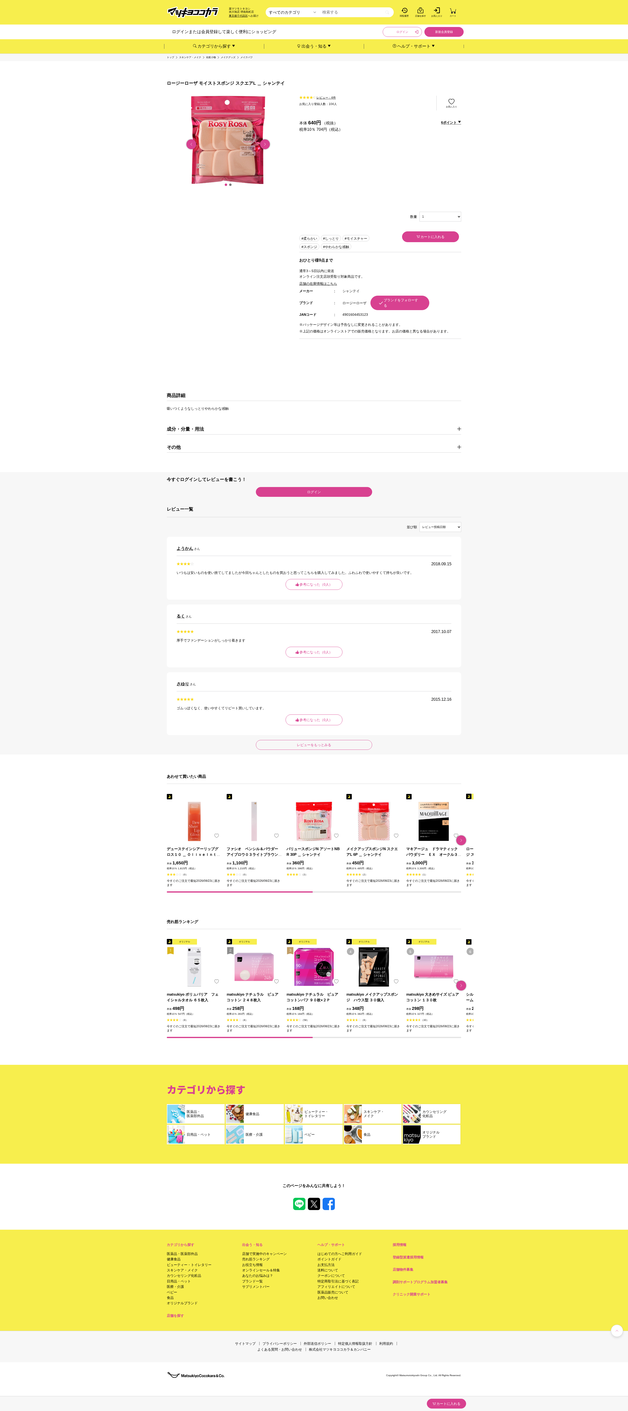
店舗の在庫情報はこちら (318, 284)
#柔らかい (309, 238)
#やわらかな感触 (336, 247)
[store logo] (193, 12)
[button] (226, 185)
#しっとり (331, 238)
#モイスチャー (356, 238)
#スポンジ (309, 247)
